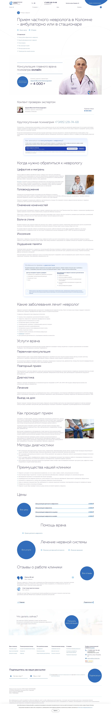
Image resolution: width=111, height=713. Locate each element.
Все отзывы (87, 573)
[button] (73, 577)
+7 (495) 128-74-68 (67, 122)
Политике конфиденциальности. (85, 707)
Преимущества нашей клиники (27, 51)
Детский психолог (55, 651)
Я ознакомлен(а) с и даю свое (68, 675)
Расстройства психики (42, 646)
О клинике (68, 646)
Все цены (24, 510)
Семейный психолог (56, 648)
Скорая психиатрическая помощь (27, 648)
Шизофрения (40, 648)
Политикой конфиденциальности (64, 674)
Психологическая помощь (58, 646)
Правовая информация (71, 654)
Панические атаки (41, 651)
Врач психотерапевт (13, 651)
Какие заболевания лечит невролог (28, 40)
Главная (21, 602)
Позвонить (81, 148)
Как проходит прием (24, 45)
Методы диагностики (24, 48)
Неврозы (22, 653)
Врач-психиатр (13, 646)
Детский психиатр (13, 653)
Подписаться (94, 676)
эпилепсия (21, 333)
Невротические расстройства (43, 653)
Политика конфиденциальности (73, 648)
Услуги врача (22, 43)
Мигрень (19, 181)
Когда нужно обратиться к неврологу (28, 37)
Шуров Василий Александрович (35, 107)
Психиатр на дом (13, 648)
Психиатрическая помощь (26, 646)
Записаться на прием (72, 148)
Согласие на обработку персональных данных (71, 652)
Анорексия (22, 651)
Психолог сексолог (56, 653)
